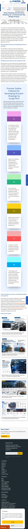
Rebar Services (5, 485)
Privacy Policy (5, 474)
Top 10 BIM (4, 497)
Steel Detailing (5, 486)
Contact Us (3, 527)
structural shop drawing (20, 303)
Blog (3, 467)
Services (4, 464)
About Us (4, 463)
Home (3, 8)
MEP (3, 480)
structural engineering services (18, 307)
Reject (12, 525)
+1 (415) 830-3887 (12, 503)
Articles (3, 469)
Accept (12, 522)
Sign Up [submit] (20, 453)
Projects (3, 466)
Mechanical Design (6, 488)
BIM (2, 478)
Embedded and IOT (6, 489)
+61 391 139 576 (11, 506)
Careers (3, 472)
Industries (4, 494)
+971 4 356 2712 (10, 504)
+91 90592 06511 (11, 507)
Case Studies (5, 496)
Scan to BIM (4, 483)
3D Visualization (5, 481)
